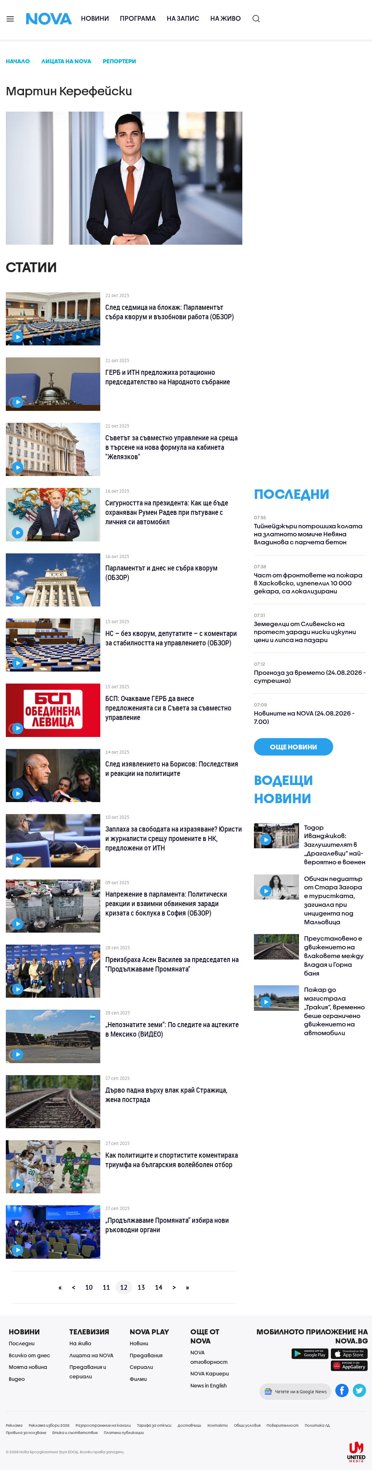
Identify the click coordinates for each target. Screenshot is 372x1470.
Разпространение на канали (103, 1425)
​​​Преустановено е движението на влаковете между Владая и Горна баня (334, 955)
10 (89, 1287)
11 (106, 1287)
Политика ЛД (317, 1425)
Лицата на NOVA (91, 1355)
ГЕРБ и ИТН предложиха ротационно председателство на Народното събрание (167, 377)
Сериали (141, 1367)
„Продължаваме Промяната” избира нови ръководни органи (167, 1224)
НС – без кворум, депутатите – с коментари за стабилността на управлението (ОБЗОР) (171, 638)
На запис (183, 18)
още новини (293, 747)
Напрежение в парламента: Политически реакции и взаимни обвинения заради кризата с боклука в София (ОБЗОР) (166, 903)
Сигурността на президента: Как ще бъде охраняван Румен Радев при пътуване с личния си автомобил (166, 512)
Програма (138, 18)
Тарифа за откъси (154, 1425)
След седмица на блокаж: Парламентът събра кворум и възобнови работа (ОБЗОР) (169, 312)
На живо (225, 18)
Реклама (14, 1425)
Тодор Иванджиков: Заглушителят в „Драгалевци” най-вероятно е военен (334, 844)
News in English (208, 1385)
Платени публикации (124, 1432)
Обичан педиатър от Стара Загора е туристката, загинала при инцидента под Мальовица (333, 900)
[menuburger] (10, 18)
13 (141, 1287)
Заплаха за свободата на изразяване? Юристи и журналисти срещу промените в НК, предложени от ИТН (173, 838)
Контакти (217, 1425)
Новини (95, 18)
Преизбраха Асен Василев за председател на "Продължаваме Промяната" (172, 964)
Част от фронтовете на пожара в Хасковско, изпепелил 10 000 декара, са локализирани (308, 583)
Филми (138, 1379)
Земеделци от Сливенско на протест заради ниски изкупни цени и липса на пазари (305, 631)
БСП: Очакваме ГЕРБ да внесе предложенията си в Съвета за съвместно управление (168, 708)
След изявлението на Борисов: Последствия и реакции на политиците (171, 768)
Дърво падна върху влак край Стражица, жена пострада (166, 1094)
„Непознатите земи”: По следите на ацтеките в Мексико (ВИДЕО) (172, 1029)
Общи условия (247, 1425)
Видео (17, 1379)
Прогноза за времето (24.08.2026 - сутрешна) (310, 676)
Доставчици (189, 1425)
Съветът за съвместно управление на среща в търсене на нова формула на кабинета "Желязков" (171, 447)
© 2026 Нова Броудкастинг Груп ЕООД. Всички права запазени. (65, 1452)
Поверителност (283, 1425)
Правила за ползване (26, 1432)
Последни (22, 1343)
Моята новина (28, 1367)
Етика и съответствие (75, 1432)
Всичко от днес (29, 1355)
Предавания (146, 1355)
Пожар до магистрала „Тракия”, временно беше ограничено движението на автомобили (334, 1011)
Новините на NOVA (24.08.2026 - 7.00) (304, 717)
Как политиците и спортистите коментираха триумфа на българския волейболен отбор (171, 1159)
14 (158, 1287)
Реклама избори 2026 (49, 1425)
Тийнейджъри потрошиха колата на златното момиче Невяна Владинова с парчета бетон (308, 533)
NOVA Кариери (209, 1373)
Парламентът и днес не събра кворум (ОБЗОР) (161, 572)
